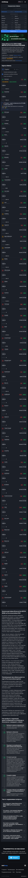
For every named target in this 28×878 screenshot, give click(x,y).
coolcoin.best (6, 293)
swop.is (5, 327)
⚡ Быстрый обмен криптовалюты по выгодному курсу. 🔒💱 (12, 107)
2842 (24, 247)
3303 (24, 259)
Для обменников (20, 869)
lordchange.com (7, 203)
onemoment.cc (6, 395)
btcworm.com (6, 485)
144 (25, 180)
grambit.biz (6, 316)
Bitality (5, 258)
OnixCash (6, 79)
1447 (21, 349)
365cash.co (6, 553)
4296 (24, 338)
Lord (5, 202)
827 (25, 563)
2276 (24, 281)
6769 (24, 473)
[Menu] (25, 2)
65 (21, 383)
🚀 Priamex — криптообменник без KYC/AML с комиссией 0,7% (14, 104)
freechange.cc (6, 372)
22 (22, 270)
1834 (25, 597)
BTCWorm (6, 484)
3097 (24, 383)
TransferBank (7, 179)
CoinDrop (6, 213)
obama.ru (6, 282)
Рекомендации (18, 60)
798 (25, 168)
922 (25, 225)
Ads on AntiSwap (5, 109)
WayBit (5, 563)
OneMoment (7, 394)
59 (24, 270)
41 (21, 372)
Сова (5, 507)
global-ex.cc (6, 417)
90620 (24, 575)
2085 (25, 202)
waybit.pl (5, 564)
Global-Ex (6, 416)
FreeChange (7, 371)
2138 (25, 146)
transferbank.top (7, 180)
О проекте (4, 869)
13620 (24, 405)
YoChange (6, 304)
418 (21, 405)
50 (21, 338)
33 (24, 135)
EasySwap (6, 91)
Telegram (15, 857)
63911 (24, 496)
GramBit (6, 315)
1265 (20, 586)
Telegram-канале (17, 55)
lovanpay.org (6, 451)
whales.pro (6, 135)
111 (20, 214)
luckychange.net (7, 338)
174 (21, 462)
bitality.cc (6, 259)
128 (21, 315)
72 (21, 293)
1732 (20, 394)
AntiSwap (5, 2)
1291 (20, 575)
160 (21, 360)
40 (21, 202)
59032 (24, 394)
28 (21, 225)
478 (21, 518)
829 (25, 92)
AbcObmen (6, 473)
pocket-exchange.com (7, 496)
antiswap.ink (23, 876)
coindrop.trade (6, 214)
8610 (25, 304)
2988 (24, 293)
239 (25, 541)
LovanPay (6, 450)
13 (21, 247)
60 (21, 484)
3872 (24, 236)
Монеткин (6, 541)
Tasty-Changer (7, 428)
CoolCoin (6, 292)
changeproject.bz (7, 361)
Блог (14, 872)
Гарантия (6, 225)
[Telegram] (25, 865)
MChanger (6, 112)
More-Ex (6, 383)
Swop (5, 326)
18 (21, 168)
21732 (24, 214)
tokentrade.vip (6, 248)
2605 (25, 112)
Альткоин (6, 518)
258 (21, 304)
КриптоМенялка (8, 236)
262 (21, 326)
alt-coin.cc (6, 519)
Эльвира (6, 123)
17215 (24, 552)
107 (21, 259)
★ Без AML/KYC (5, 81)
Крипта (6, 574)
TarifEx (6, 168)
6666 (24, 315)
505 (25, 428)
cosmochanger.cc (7, 598)
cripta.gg (5, 575)
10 (21, 157)
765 (21, 552)
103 (21, 112)
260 (21, 417)
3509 (25, 417)
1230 (25, 123)
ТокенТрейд (7, 247)
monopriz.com (6, 158)
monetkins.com (6, 530)
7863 (24, 360)
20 (21, 92)
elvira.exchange (7, 124)
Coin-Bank (6, 191)
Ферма (6, 586)
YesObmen (6, 439)
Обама (5, 281)
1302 (25, 157)
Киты (5, 134)
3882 (24, 439)
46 (21, 439)
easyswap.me (6, 92)
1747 (25, 326)
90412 (24, 507)
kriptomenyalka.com (7, 237)
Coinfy (5, 462)
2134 (25, 191)
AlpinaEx (6, 146)
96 (21, 191)
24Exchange (7, 270)
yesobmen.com (6, 440)
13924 (24, 349)
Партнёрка (18, 872)
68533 (24, 586)
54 (21, 451)
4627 (24, 372)
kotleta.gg (6, 406)
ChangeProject (7, 360)
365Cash (6, 552)
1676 (21, 507)
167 (21, 473)
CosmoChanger (7, 597)
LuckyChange (7, 337)
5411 (25, 462)
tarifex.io (5, 169)
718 (21, 496)
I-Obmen (6, 349)
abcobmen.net (6, 474)
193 (25, 530)
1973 (25, 451)
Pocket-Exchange (8, 495)
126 (21, 281)
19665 (24, 518)
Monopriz (6, 157)
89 (24, 79)
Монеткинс (7, 529)
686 (25, 484)
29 (21, 236)
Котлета (6, 405)
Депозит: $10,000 (13, 81)
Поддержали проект (7, 872)
